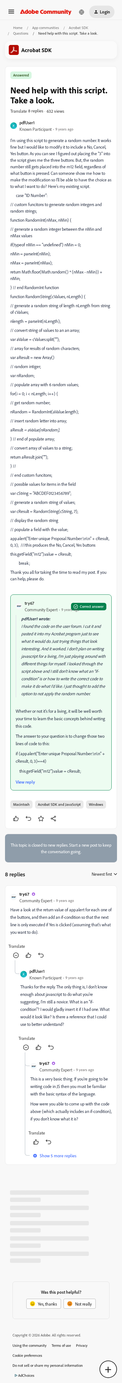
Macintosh (21, 804)
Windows (96, 804)
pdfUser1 (27, 122)
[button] (11, 13)
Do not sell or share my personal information (48, 1365)
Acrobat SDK (78, 27)
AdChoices (26, 1375)
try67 (29, 603)
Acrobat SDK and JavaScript (59, 804)
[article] (61, 925)
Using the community (30, 1345)
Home (18, 27)
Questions (20, 33)
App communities (45, 27)
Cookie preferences (27, 1355)
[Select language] (82, 12)
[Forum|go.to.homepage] (46, 12)
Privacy (82, 1345)
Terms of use (61, 1345)
